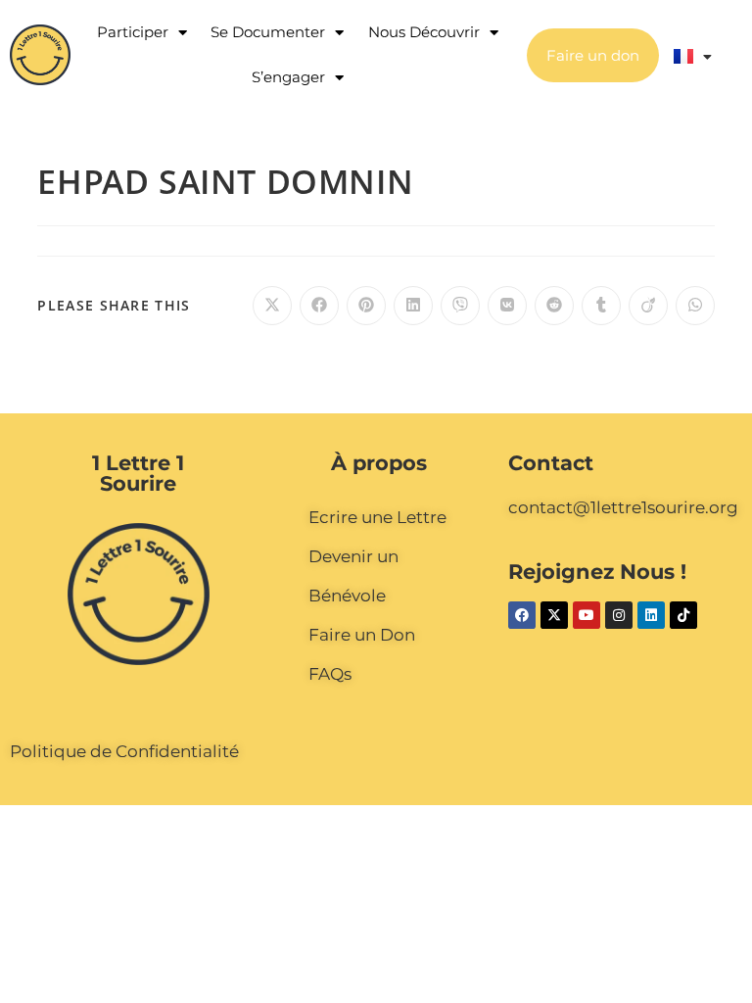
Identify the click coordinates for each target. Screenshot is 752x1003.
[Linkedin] (651, 615)
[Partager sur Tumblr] (601, 305)
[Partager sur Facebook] (319, 305)
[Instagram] (619, 615)
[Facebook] (522, 615)
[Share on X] (272, 305)
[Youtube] (586, 615)
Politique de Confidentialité (124, 751)
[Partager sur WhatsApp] (695, 305)
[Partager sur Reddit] (554, 305)
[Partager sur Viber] (460, 305)
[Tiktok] (683, 615)
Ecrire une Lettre (377, 517)
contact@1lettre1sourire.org (623, 507)
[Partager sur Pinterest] (366, 305)
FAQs (330, 674)
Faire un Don (361, 635)
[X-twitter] (554, 615)
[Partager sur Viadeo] (648, 305)
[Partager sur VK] (507, 305)
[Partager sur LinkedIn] (413, 305)
